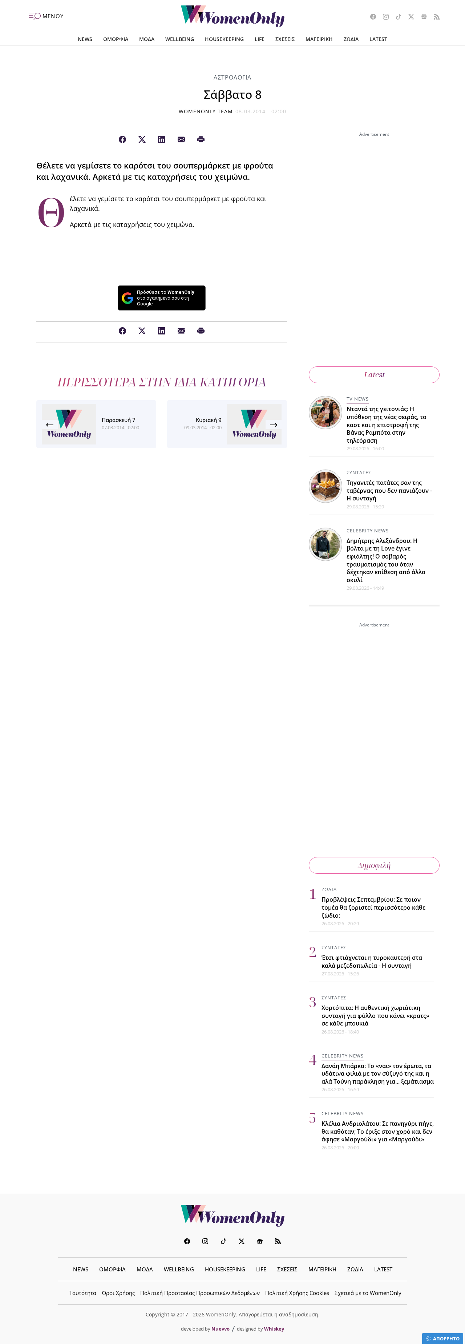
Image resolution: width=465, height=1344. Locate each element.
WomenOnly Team (206, 111)
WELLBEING (179, 39)
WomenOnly (232, 1216)
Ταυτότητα (82, 1292)
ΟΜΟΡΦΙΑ (115, 39)
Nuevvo (220, 1328)
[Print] (201, 140)
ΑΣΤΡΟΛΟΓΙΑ (232, 77)
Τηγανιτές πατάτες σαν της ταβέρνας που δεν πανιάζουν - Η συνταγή (389, 490)
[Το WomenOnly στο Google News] (421, 17)
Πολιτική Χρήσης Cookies (297, 1292)
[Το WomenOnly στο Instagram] (383, 17)
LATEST (378, 39)
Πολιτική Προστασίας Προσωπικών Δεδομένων (200, 1292)
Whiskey (274, 1328)
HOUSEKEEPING (224, 39)
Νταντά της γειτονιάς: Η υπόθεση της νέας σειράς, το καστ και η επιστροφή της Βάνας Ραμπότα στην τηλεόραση (386, 424)
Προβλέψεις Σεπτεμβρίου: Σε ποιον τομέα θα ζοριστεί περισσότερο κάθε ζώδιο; (373, 907)
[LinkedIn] (162, 140)
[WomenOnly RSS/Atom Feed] (434, 17)
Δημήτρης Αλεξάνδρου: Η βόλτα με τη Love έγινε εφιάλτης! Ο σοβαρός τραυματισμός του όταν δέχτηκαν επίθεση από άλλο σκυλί (386, 560)
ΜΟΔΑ (146, 39)
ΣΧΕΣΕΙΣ (285, 39)
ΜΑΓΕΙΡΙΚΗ (319, 39)
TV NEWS (358, 398)
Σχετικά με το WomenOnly (368, 1292)
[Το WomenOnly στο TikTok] (395, 17)
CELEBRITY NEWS (368, 530)
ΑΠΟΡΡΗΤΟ (446, 1338)
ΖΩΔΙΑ (351, 39)
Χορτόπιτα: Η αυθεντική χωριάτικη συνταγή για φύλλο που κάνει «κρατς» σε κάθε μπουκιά (375, 1015)
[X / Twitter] (142, 140)
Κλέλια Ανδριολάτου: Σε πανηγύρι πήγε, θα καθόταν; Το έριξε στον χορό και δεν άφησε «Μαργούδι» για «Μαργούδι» (378, 1131)
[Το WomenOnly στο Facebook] (370, 17)
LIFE (259, 39)
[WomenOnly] (232, 16)
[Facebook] (122, 140)
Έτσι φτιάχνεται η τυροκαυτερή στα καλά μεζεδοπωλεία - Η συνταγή (372, 962)
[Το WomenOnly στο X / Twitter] (408, 17)
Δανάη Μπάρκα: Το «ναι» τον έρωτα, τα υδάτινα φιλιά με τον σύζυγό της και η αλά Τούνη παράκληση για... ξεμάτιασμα (378, 1073)
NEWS (85, 39)
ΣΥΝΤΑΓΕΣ (359, 472)
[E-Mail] (181, 140)
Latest (374, 374)
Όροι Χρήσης (118, 1292)
